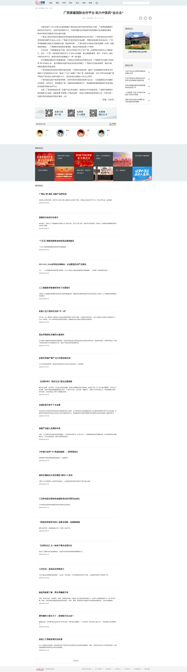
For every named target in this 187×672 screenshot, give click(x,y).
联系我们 (118, 669)
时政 (50, 3)
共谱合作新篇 (133, 94)
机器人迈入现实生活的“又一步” (52, 311)
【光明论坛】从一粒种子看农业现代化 (55, 545)
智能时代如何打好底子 (48, 217)
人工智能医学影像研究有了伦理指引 (54, 288)
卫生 (47, 8)
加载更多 (76, 660)
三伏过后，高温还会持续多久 (51, 569)
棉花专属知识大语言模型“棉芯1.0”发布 (56, 475)
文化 (77, 3)
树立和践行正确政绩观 (142, 155)
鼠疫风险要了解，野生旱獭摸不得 (53, 592)
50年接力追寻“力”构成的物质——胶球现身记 (58, 452)
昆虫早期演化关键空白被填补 (51, 335)
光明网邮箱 (137, 669)
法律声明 (127, 669)
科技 (84, 3)
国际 (57, 3)
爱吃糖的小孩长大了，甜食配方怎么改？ (56, 616)
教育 (90, 3)
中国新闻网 (89, 18)
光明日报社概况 (86, 669)
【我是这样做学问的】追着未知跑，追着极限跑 (59, 522)
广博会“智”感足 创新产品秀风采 (53, 194)
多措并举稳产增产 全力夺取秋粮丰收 (55, 358)
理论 (70, 3)
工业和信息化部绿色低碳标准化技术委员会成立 (59, 499)
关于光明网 (98, 669)
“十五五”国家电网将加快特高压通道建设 (56, 241)
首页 (36, 8)
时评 (64, 3)
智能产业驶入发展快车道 (49, 428)
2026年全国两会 (43, 170)
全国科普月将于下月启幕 (49, 405)
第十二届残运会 (120, 170)
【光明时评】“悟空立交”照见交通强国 (55, 381)
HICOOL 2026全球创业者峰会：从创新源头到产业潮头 (62, 264)
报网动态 (108, 669)
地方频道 (41, 8)
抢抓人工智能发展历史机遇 (50, 639)
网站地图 (147, 669)
